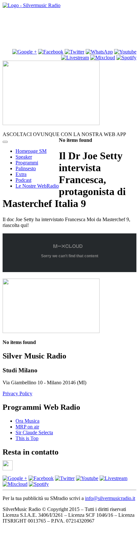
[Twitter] (74, 51)
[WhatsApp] (99, 51)
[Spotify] (126, 57)
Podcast (23, 180)
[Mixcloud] (102, 57)
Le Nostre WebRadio (37, 186)
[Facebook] (41, 478)
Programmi (27, 162)
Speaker (24, 157)
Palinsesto (26, 168)
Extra (21, 174)
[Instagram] (24, 51)
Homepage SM (31, 151)
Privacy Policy (17, 393)
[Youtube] (125, 51)
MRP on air (27, 426)
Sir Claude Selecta (34, 432)
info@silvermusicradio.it (110, 498)
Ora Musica (27, 421)
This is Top (27, 438)
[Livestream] (75, 57)
